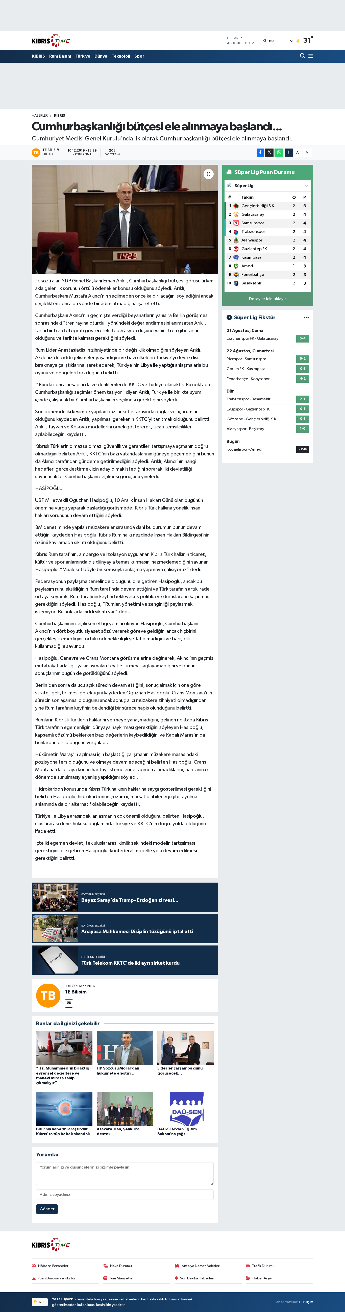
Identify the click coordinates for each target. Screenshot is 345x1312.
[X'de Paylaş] (269, 153)
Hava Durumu (121, 1266)
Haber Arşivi (263, 1278)
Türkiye (83, 56)
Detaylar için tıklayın (268, 299)
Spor (139, 56)
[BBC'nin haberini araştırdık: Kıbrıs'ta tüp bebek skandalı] (64, 1109)
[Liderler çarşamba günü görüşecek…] (185, 1048)
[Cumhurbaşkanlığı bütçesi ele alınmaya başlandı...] (125, 219)
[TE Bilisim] (48, 995)
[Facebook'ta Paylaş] (260, 153)
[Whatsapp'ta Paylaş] (279, 153)
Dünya (100, 56)
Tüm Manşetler (121, 1278)
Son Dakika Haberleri (197, 1278)
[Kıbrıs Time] (51, 40)
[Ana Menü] (309, 56)
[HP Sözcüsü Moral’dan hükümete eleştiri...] (125, 1048)
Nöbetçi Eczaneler (53, 1266)
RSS (42, 1302)
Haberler (40, 115)
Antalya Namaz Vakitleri (201, 1266)
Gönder (47, 1209)
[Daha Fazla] (289, 153)
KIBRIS (38, 56)
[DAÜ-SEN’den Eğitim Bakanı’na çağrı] (185, 1109)
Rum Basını (60, 56)
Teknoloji (121, 56)
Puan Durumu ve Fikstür (57, 1278)
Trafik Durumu (263, 1266)
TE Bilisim (76, 991)
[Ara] (303, 56)
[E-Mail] (69, 1003)
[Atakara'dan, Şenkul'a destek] (125, 1109)
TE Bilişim (306, 1302)
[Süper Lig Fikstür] (306, 317)
